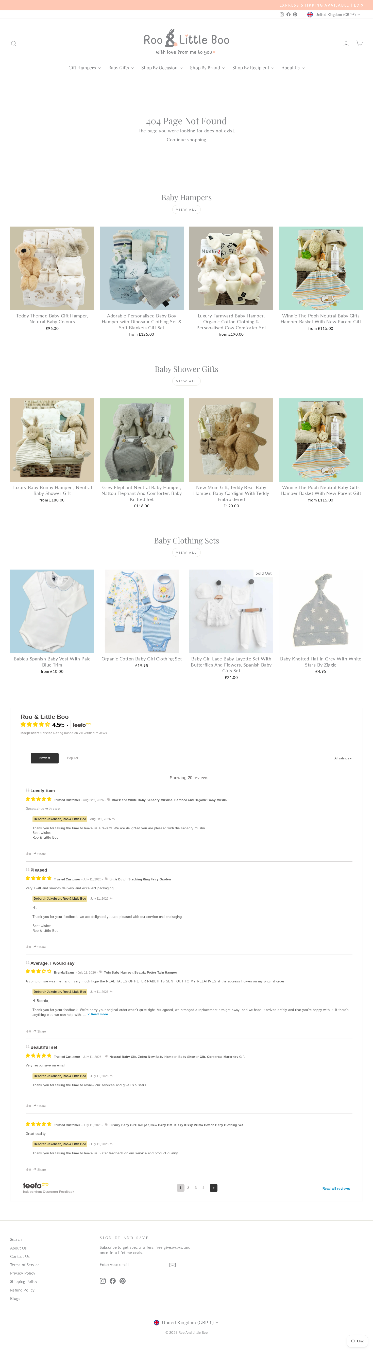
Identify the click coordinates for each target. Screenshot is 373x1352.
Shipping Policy (24, 1281)
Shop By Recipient (251, 68)
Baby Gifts (119, 68)
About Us (291, 68)
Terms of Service (25, 1264)
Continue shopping (186, 139)
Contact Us (20, 1256)
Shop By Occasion (160, 68)
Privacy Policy (22, 1273)
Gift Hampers (83, 68)
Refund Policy (22, 1290)
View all (186, 209)
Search (16, 1239)
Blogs (15, 1298)
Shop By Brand (205, 68)
